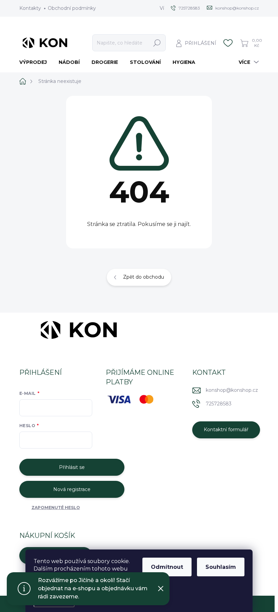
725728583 (219, 404)
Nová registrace (72, 489)
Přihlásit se (72, 467)
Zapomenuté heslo (56, 507)
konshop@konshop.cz (232, 390)
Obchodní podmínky (72, 8)
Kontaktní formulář (226, 429)
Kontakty (30, 8)
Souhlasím (220, 567)
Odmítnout (167, 567)
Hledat (157, 43)
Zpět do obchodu (143, 277)
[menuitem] (35, 62)
